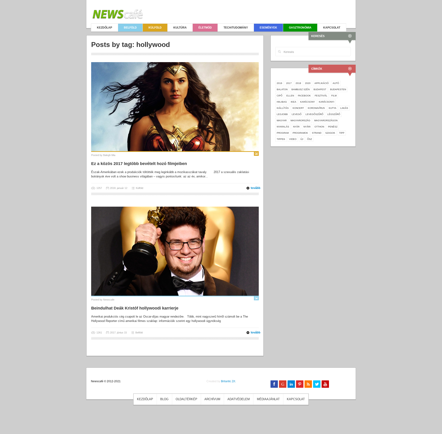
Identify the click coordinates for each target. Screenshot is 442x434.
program (283, 133)
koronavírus (316, 108)
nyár (296, 126)
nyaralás (283, 126)
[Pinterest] (299, 384)
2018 (298, 83)
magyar (282, 120)
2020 (308, 83)
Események (268, 27)
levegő (297, 114)
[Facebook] (274, 384)
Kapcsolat (331, 27)
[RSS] (308, 384)
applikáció (321, 83)
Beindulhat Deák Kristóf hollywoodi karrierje (134, 308)
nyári (307, 126)
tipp (341, 133)
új (301, 139)
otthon (319, 126)
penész (332, 126)
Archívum (212, 399)
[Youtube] (325, 384)
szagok (330, 133)
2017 (289, 83)
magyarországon (325, 120)
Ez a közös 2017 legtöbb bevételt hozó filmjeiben (139, 163)
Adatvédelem (238, 399)
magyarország (300, 120)
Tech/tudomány (236, 27)
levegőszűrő (314, 114)
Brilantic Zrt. (228, 381)
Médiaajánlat (268, 399)
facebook (304, 95)
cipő (279, 95)
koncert (298, 108)
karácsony (307, 102)
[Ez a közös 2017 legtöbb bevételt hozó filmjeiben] (175, 106)
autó (336, 83)
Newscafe (108, 299)
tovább (253, 188)
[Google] (282, 384)
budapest (320, 89)
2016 (279, 83)
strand (316, 133)
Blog (164, 399)
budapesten (338, 89)
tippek (281, 139)
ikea (293, 102)
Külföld (155, 27)
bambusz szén (300, 89)
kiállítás (283, 108)
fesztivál (321, 95)
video (293, 139)
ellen (290, 95)
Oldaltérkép (186, 399)
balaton (282, 89)
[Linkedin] (291, 384)
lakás (344, 108)
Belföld (130, 27)
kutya (332, 108)
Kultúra (180, 27)
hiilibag (282, 102)
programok (300, 133)
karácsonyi (326, 102)
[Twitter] (316, 384)
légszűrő (333, 114)
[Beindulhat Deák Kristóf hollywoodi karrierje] (175, 251)
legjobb (282, 114)
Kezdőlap (104, 27)
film (334, 95)
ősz (309, 139)
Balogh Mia (109, 155)
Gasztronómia (300, 27)
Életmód (205, 27)
